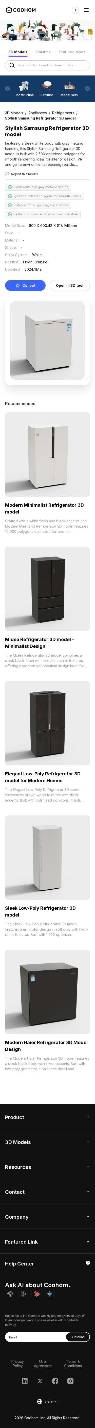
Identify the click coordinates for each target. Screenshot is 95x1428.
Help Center (19, 1264)
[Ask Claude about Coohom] (36, 1294)
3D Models (18, 52)
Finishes (43, 52)
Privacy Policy (17, 1363)
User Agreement (43, 1363)
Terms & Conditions (73, 1363)
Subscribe (78, 1337)
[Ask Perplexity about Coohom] (23, 1294)
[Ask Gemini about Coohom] (50, 1294)
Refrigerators (63, 113)
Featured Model (73, 52)
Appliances (37, 113)
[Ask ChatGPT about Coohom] (10, 1294)
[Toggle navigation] (86, 10)
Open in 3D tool (69, 285)
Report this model (24, 174)
